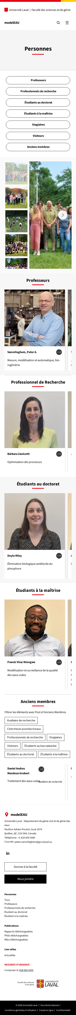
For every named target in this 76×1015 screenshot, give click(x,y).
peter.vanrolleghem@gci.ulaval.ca (33, 842)
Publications (11, 926)
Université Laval (19, 10)
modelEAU (11, 22)
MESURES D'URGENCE (17, 965)
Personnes (10, 894)
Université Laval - (14, 821)
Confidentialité (63, 1010)
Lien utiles (10, 949)
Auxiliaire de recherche (21, 720)
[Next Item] (62, 215)
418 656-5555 (26, 970)
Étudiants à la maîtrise (54, 754)
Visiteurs (12, 746)
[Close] (59, 352)
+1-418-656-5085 (26, 838)
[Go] (7, 853)
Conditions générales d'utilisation (21, 1010)
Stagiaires (55, 737)
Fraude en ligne (46, 1010)
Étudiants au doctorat (20, 754)
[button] (25, 866)
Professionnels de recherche (25, 737)
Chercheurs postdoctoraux (24, 729)
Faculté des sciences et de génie (51, 10)
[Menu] (67, 22)
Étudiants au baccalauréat (40, 746)
